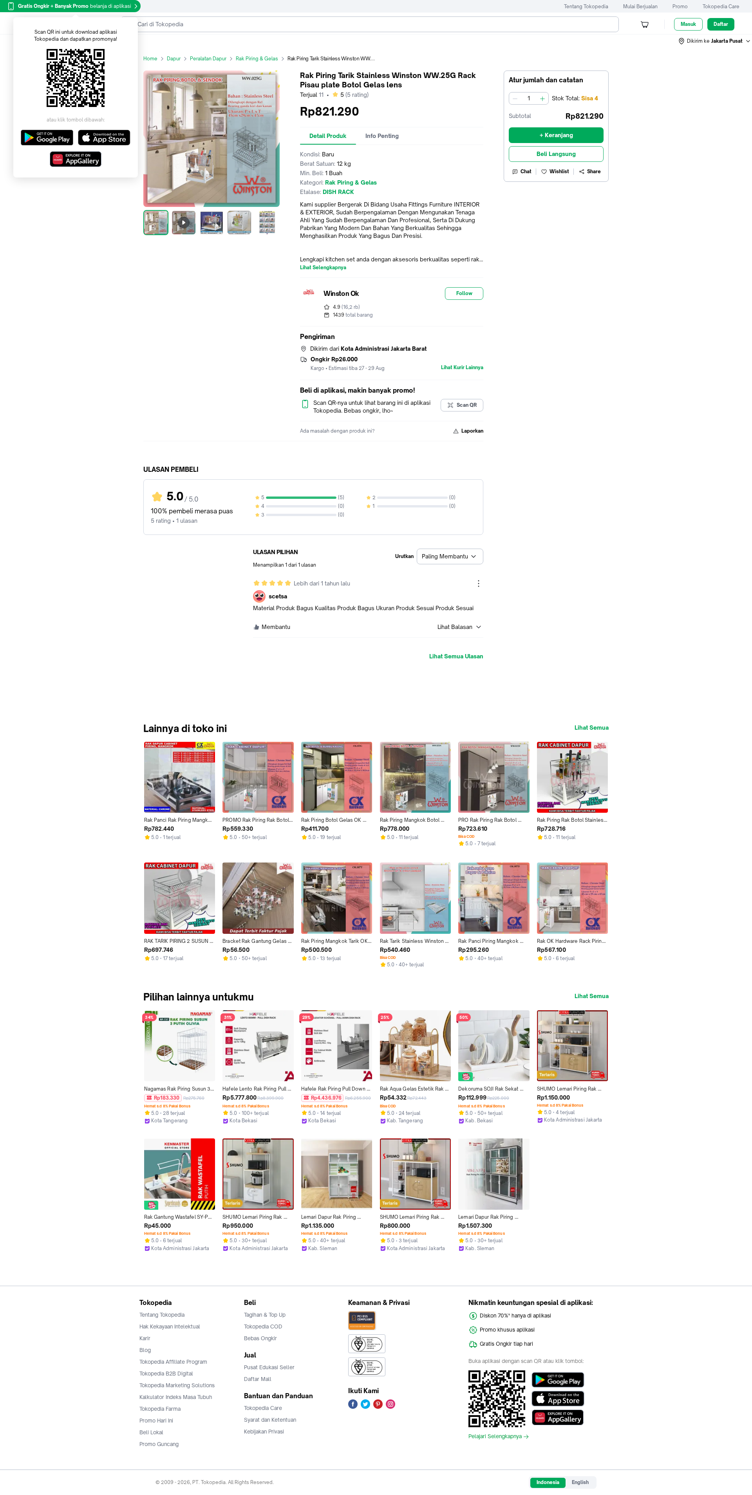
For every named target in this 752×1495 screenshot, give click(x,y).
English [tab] (580, 1482)
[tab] (328, 136)
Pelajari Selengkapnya (495, 1436)
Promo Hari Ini (156, 1420)
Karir (144, 1338)
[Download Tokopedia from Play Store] (557, 1380)
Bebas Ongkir (260, 1338)
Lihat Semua (592, 728)
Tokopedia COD (263, 1326)
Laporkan (472, 431)
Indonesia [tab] (548, 1482)
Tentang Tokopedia (586, 6)
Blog (145, 1350)
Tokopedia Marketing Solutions (177, 1385)
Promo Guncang (159, 1444)
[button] (715, 41)
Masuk (688, 24)
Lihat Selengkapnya (323, 267)
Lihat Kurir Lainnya (462, 367)
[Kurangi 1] (515, 98)
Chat (526, 171)
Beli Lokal (151, 1432)
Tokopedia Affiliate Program (173, 1362)
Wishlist (559, 171)
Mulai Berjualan (640, 6)
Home (150, 59)
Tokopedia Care (721, 6)
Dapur (174, 59)
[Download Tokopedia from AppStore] (557, 1398)
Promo (680, 6)
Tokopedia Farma (160, 1409)
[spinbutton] (529, 98)
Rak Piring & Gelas (257, 59)
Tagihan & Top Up (265, 1315)
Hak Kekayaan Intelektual (169, 1326)
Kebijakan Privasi (264, 1431)
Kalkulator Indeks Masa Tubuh (175, 1397)
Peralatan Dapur (208, 59)
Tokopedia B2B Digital (166, 1373)
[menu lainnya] (478, 583)
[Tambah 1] (542, 98)
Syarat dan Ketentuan (270, 1420)
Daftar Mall (257, 1379)
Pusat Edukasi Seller (269, 1367)
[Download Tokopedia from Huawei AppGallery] (557, 1417)
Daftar (721, 24)
